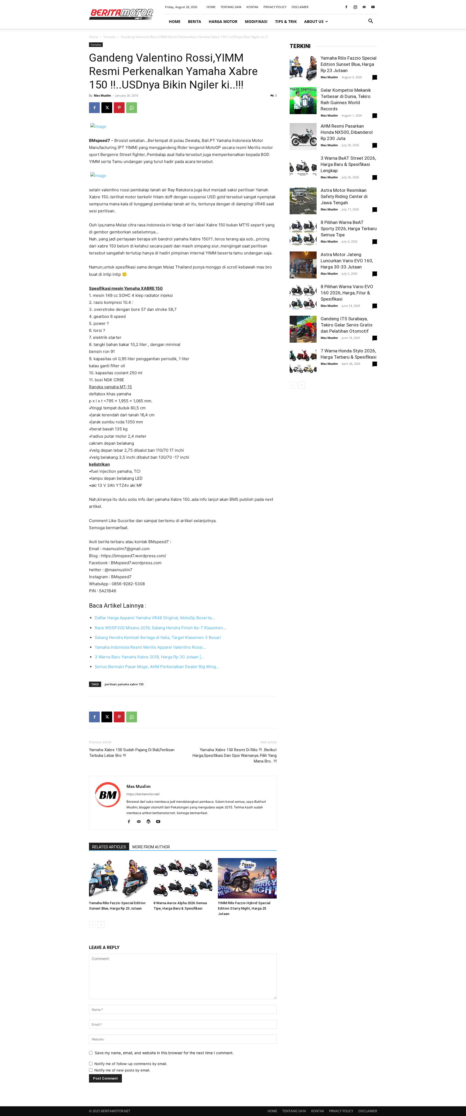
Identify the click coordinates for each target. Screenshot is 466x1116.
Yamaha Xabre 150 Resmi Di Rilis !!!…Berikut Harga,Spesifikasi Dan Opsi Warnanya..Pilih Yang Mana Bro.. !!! (235, 755)
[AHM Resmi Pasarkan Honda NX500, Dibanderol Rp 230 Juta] (303, 136)
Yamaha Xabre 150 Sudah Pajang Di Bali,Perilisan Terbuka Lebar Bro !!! (131, 752)
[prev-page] (92, 924)
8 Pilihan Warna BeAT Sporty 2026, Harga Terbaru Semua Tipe (349, 228)
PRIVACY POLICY (274, 7)
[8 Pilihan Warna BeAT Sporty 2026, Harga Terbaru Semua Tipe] (303, 232)
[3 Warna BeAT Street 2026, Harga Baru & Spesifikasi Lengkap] (303, 168)
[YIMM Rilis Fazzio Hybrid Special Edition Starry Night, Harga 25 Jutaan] (247, 878)
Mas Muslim (102, 95)
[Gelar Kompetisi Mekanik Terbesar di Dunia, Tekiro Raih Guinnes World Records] (303, 100)
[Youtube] (373, 7)
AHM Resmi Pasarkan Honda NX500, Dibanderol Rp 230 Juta (347, 132)
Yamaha (109, 37)
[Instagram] (355, 7)
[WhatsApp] (131, 107)
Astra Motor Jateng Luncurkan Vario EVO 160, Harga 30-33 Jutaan (347, 261)
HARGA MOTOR (223, 21)
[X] (106, 107)
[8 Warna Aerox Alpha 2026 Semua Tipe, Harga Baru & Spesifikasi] (182, 878)
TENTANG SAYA (231, 7)
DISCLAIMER (300, 7)
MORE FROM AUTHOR (151, 847)
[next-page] (101, 924)
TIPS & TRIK (286, 21)
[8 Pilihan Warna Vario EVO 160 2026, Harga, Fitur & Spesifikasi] (303, 297)
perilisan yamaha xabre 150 (124, 684)
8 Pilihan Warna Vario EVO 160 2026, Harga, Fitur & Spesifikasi (347, 293)
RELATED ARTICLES (109, 847)
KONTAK (252, 7)
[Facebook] (346, 7)
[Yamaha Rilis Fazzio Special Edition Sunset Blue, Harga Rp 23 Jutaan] (118, 878)
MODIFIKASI (256, 21)
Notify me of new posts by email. (122, 1070)
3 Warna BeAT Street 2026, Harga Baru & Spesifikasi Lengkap (348, 164)
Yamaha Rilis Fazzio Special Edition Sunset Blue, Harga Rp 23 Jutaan (348, 64)
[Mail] (364, 7)
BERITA (194, 21)
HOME (211, 7)
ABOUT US (314, 21)
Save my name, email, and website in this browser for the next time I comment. (164, 1052)
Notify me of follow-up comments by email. (130, 1063)
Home (93, 37)
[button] (370, 21)
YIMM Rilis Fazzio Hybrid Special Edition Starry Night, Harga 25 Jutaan (244, 908)
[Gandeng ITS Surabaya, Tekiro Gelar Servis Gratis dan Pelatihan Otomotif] (303, 329)
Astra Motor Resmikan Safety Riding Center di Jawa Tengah (344, 196)
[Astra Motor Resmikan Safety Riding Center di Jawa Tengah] (303, 200)
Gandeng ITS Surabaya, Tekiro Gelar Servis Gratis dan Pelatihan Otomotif (346, 325)
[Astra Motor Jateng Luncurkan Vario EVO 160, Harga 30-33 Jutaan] (303, 264)
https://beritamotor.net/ (143, 794)
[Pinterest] (119, 107)
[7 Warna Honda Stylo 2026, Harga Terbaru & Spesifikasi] (303, 361)
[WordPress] (150, 822)
